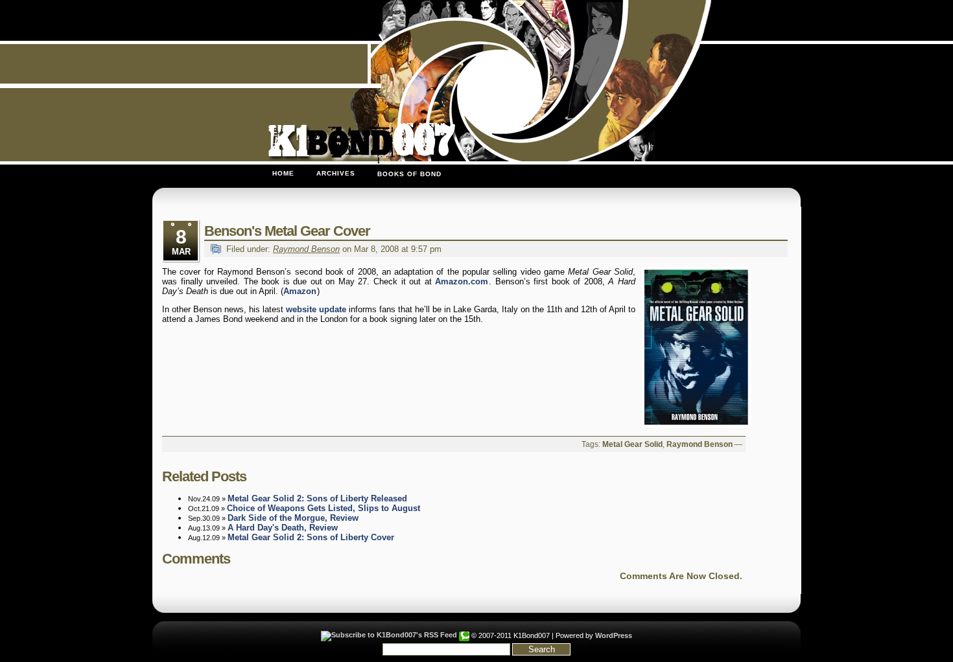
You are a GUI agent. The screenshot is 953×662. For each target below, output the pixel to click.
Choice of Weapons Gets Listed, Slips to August (323, 508)
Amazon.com (461, 281)
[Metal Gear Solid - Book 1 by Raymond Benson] (694, 347)
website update (316, 309)
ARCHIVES (335, 173)
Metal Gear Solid (632, 444)
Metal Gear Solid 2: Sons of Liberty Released (317, 498)
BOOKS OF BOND (409, 173)
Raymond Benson (306, 249)
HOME (283, 173)
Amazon (299, 291)
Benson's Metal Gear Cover (287, 231)
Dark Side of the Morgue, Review (293, 518)
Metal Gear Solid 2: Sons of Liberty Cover (311, 537)
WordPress (613, 635)
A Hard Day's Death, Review (283, 527)
